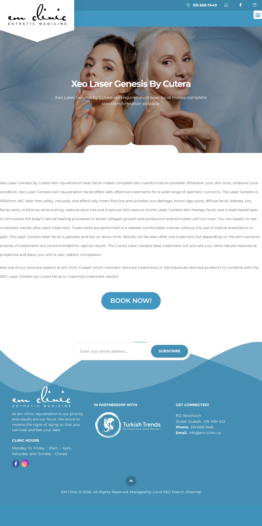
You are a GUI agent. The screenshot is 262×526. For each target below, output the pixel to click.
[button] (258, 15)
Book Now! (131, 300)
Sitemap (193, 492)
